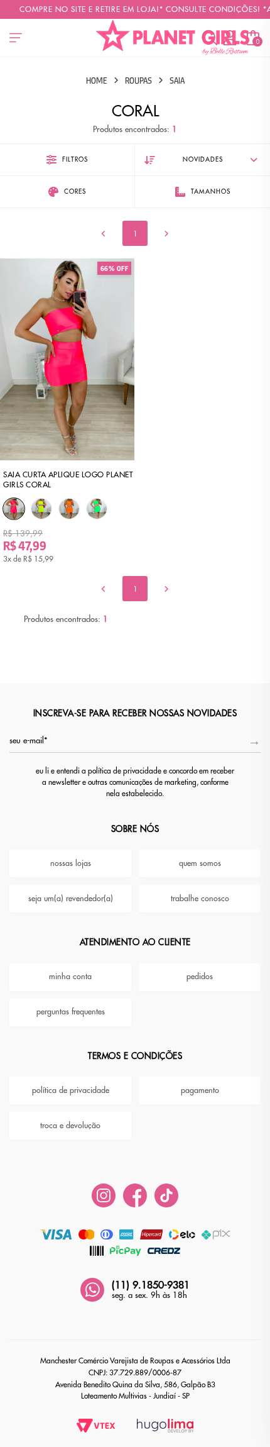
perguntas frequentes (70, 1011)
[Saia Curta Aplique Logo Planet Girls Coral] (14, 508)
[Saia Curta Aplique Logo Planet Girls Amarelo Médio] (41, 508)
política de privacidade (70, 1090)
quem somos (200, 863)
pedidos (199, 976)
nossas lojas (70, 863)
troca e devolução (70, 1125)
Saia (177, 80)
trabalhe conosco (200, 898)
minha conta (70, 976)
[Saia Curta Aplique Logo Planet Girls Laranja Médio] (69, 508)
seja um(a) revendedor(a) (70, 898)
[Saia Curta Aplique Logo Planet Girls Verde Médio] (96, 508)
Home (96, 80)
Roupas (138, 80)
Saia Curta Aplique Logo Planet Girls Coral (67, 479)
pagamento (200, 1090)
